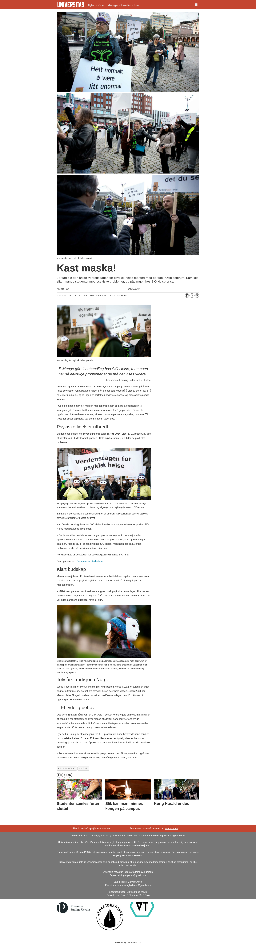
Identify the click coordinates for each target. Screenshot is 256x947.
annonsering (171, 828)
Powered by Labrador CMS (128, 942)
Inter (136, 5)
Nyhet (91, 5)
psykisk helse (66, 768)
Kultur (101, 5)
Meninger (113, 5)
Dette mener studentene (90, 561)
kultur (83, 768)
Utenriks (126, 5)
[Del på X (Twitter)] (192, 295)
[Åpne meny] (196, 5)
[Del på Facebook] (187, 295)
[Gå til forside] (70, 4)
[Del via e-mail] (197, 295)
